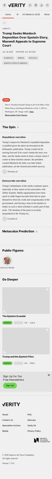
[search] (47, 5)
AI (17, 14)
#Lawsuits (8, 58)
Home (8, 14)
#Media (21, 58)
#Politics (33, 58)
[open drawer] (4, 5)
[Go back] (15, 23)
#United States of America (15, 63)
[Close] (49, 375)
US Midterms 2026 (31, 14)
